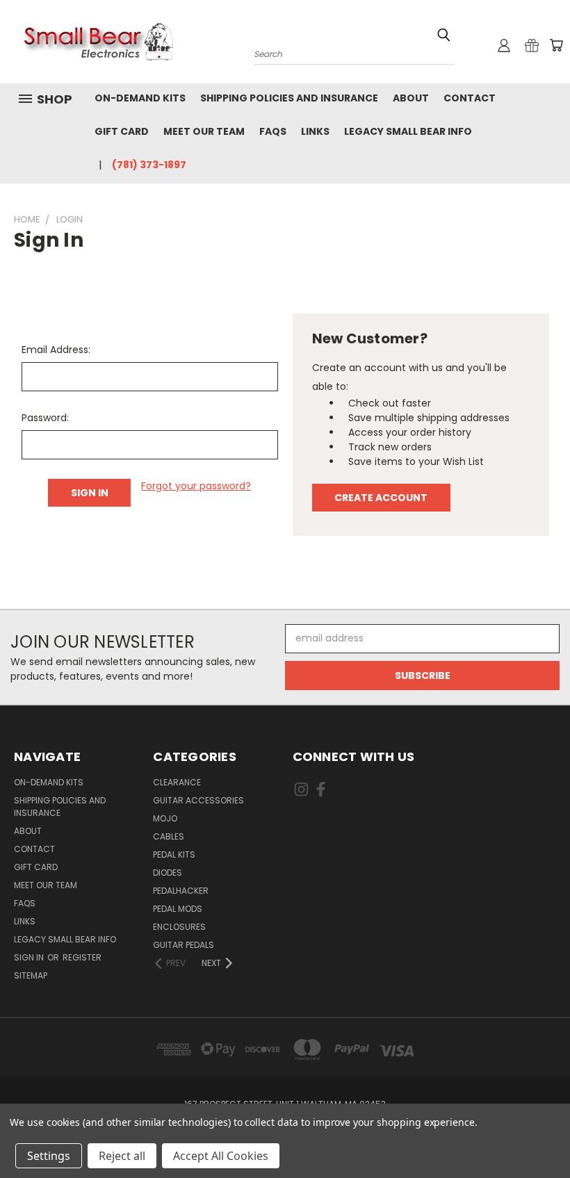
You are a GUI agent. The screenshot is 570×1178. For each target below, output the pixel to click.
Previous (549, 1135)
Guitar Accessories (198, 800)
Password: (45, 418)
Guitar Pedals (183, 945)
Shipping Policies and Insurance (289, 98)
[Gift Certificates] (532, 45)
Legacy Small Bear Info (408, 131)
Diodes (167, 872)
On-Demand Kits (140, 98)
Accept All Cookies (220, 1155)
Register (82, 957)
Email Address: (56, 350)
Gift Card (122, 131)
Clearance (177, 782)
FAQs (272, 131)
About (411, 98)
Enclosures (179, 927)
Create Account (380, 498)
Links (315, 131)
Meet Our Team (204, 131)
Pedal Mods (177, 909)
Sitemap (30, 975)
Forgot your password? (196, 486)
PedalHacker (181, 891)
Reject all (122, 1155)
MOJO (165, 818)
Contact (469, 98)
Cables (168, 836)
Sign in (30, 957)
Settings (48, 1155)
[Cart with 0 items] (556, 45)
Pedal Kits (174, 854)
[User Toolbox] (504, 45)
